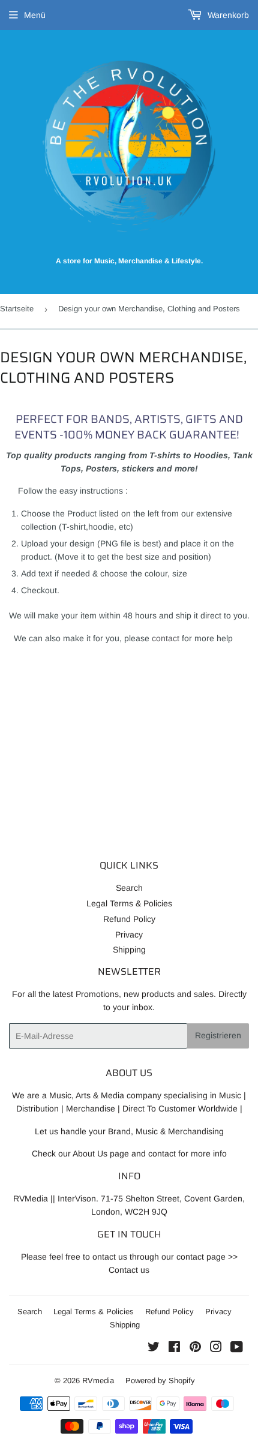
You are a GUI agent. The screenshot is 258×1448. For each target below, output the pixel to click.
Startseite (17, 308)
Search (129, 888)
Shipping (129, 949)
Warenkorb (227, 15)
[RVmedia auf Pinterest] (195, 1348)
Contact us (129, 1270)
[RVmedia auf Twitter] (154, 1348)
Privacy (129, 934)
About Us (90, 1153)
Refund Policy (129, 919)
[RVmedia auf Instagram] (216, 1348)
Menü (35, 15)
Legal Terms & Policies (129, 903)
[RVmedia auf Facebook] (174, 1348)
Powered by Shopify (160, 1380)
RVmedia (98, 1380)
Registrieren (218, 1035)
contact (165, 638)
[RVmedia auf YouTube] (236, 1348)
